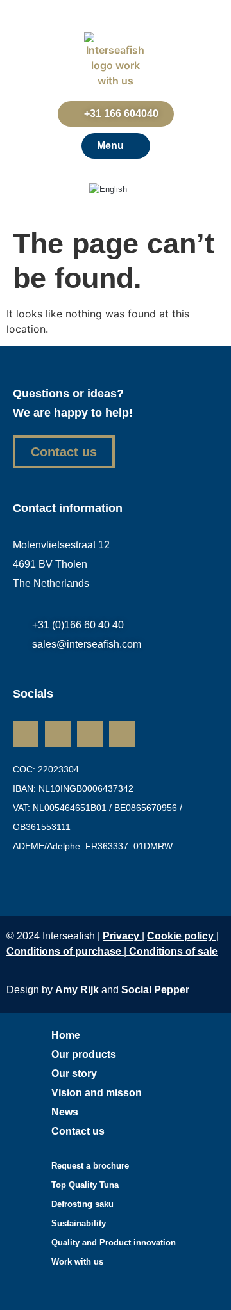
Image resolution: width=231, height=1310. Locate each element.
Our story (74, 1073)
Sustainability (78, 1223)
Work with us (77, 1261)
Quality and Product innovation (113, 1242)
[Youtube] (122, 734)
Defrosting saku (82, 1204)
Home (65, 1035)
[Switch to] (115, 189)
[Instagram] (58, 734)
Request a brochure (90, 1165)
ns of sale (173, 951)
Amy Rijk (77, 989)
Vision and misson (96, 1092)
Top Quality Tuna (85, 1185)
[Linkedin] (25, 734)
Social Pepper (155, 989)
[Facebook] (90, 734)
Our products (83, 1054)
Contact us (78, 1131)
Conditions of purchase (65, 951)
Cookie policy (180, 936)
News (64, 1111)
